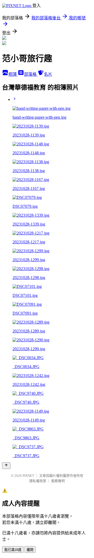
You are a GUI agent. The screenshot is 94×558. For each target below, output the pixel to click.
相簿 (13, 74)
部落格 (31, 74)
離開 (30, 550)
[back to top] (6, 465)
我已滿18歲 (12, 550)
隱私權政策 (37, 481)
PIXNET (28, 476)
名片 (48, 74)
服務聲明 (58, 481)
